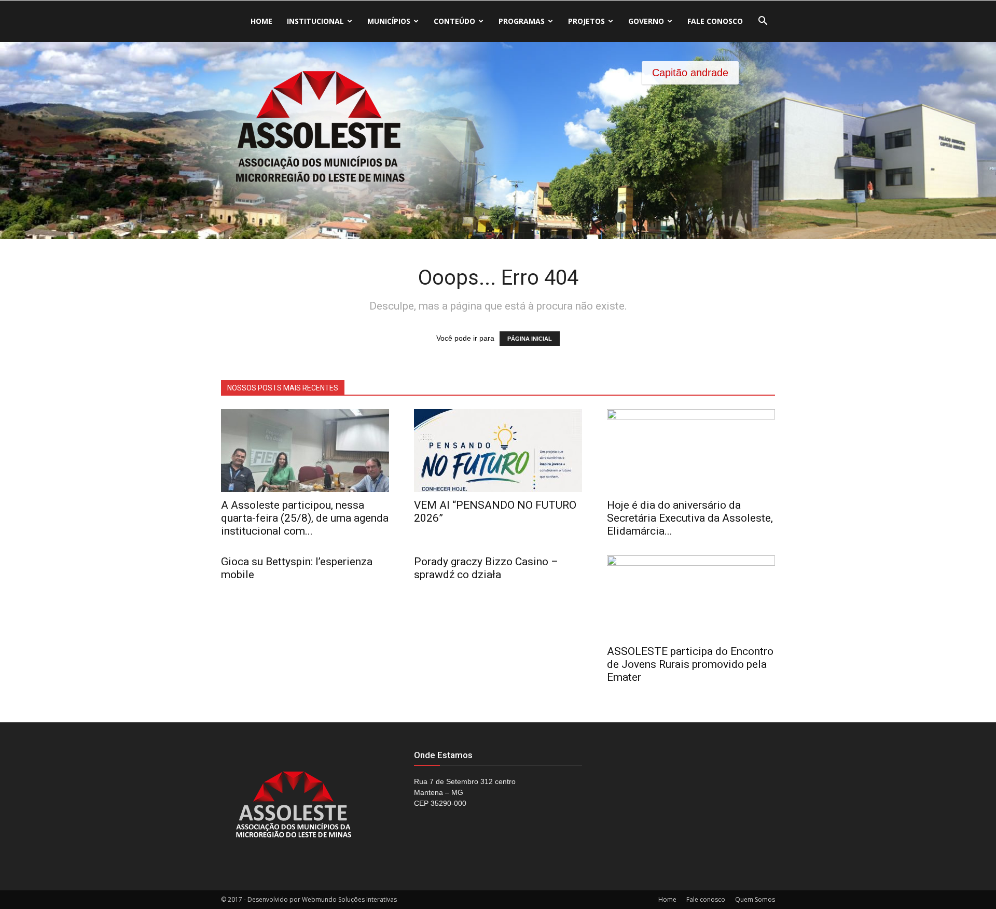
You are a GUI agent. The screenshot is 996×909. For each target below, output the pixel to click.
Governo (646, 21)
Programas (522, 21)
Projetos (586, 21)
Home (261, 21)
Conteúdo (454, 21)
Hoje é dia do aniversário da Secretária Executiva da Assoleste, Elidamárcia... (690, 518)
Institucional (315, 21)
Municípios (388, 21)
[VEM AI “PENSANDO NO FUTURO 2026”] (498, 450)
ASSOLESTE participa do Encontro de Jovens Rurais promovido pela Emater (690, 664)
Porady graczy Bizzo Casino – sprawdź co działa (486, 568)
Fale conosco (715, 21)
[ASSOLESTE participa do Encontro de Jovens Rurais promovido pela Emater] (691, 596)
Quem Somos (755, 899)
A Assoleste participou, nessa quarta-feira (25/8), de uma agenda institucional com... (305, 518)
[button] (762, 22)
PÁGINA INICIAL (529, 338)
